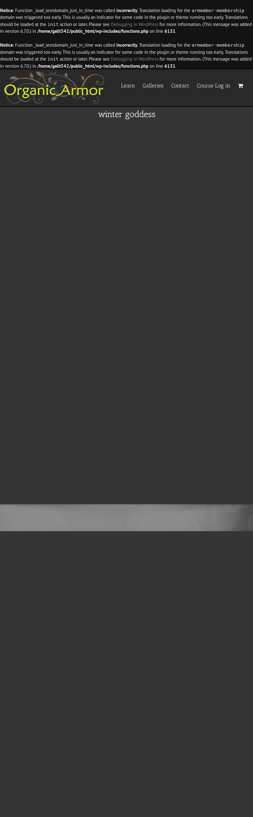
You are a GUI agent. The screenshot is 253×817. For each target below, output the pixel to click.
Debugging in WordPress (134, 24)
